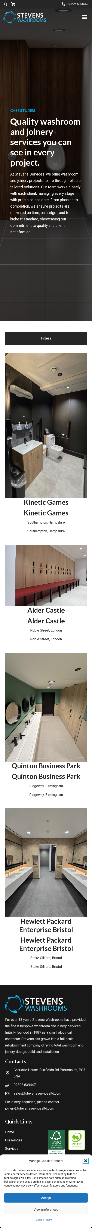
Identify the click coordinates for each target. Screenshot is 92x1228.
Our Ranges (13, 1140)
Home (9, 1132)
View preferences (46, 1210)
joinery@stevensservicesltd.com (29, 1108)
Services (11, 1149)
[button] (85, 1161)
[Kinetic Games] (46, 443)
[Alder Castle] (46, 593)
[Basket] (13, 4)
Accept (46, 1198)
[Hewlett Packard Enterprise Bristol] (46, 889)
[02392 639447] (9, 1085)
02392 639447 (25, 1085)
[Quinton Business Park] (46, 725)
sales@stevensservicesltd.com (37, 1093)
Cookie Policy (44, 1219)
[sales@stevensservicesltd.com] (9, 1093)
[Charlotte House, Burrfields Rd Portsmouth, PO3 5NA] (9, 1073)
